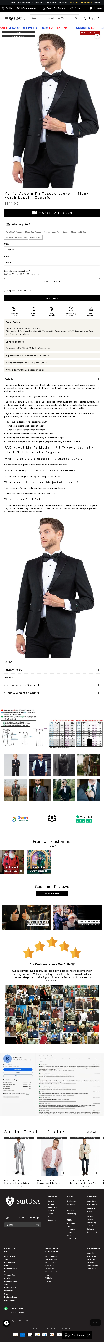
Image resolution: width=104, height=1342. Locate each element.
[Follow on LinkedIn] (26, 1320)
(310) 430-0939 (17, 1308)
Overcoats (50, 1269)
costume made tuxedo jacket (56, 232)
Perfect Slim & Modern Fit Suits (10, 1291)
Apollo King (91, 1223)
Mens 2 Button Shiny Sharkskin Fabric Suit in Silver (17, 1182)
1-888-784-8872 (23, 348)
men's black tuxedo (33, 232)
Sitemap (51, 1204)
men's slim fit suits (79, 232)
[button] (29, 290)
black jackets (35, 237)
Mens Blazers (51, 1262)
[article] (12, 862)
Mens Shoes (92, 1204)
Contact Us (71, 1201)
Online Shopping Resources (52, 1217)
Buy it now (52, 298)
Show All (91, 1132)
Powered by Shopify (61, 1329)
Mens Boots (91, 1201)
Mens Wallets (92, 1266)
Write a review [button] (52, 893)
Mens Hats (91, 1253)
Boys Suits (50, 1266)
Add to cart (52, 281)
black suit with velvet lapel (16, 237)
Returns (51, 1201)
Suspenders (92, 1262)
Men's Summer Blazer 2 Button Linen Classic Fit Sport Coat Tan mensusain (84, 1182)
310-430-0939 (34, 328)
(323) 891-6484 (17, 1312)
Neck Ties (91, 1259)
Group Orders (73, 1232)
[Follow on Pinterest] (19, 1320)
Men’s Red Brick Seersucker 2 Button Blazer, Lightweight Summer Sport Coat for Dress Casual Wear (49, 1182)
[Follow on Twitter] (12, 1320)
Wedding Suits (51, 1259)
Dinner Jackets (52, 1256)
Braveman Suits (93, 1232)
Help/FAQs (71, 1239)
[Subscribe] (37, 1224)
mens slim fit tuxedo (14, 232)
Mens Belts (91, 1256)
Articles (70, 1236)
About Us (71, 1210)
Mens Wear (91, 1269)
